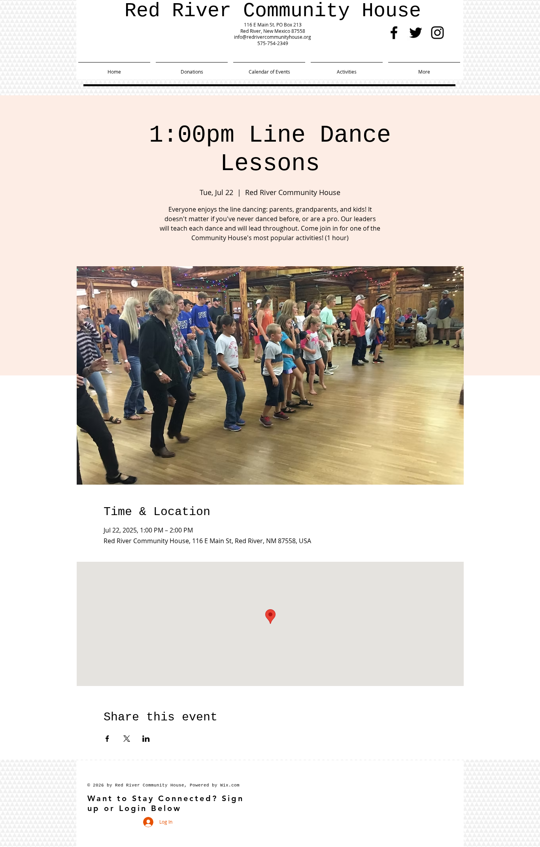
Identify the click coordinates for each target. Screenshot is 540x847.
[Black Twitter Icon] (415, 32)
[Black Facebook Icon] (393, 32)
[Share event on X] (126, 738)
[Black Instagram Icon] (437, 32)
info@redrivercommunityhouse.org (272, 37)
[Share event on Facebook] (107, 738)
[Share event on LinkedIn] (146, 738)
